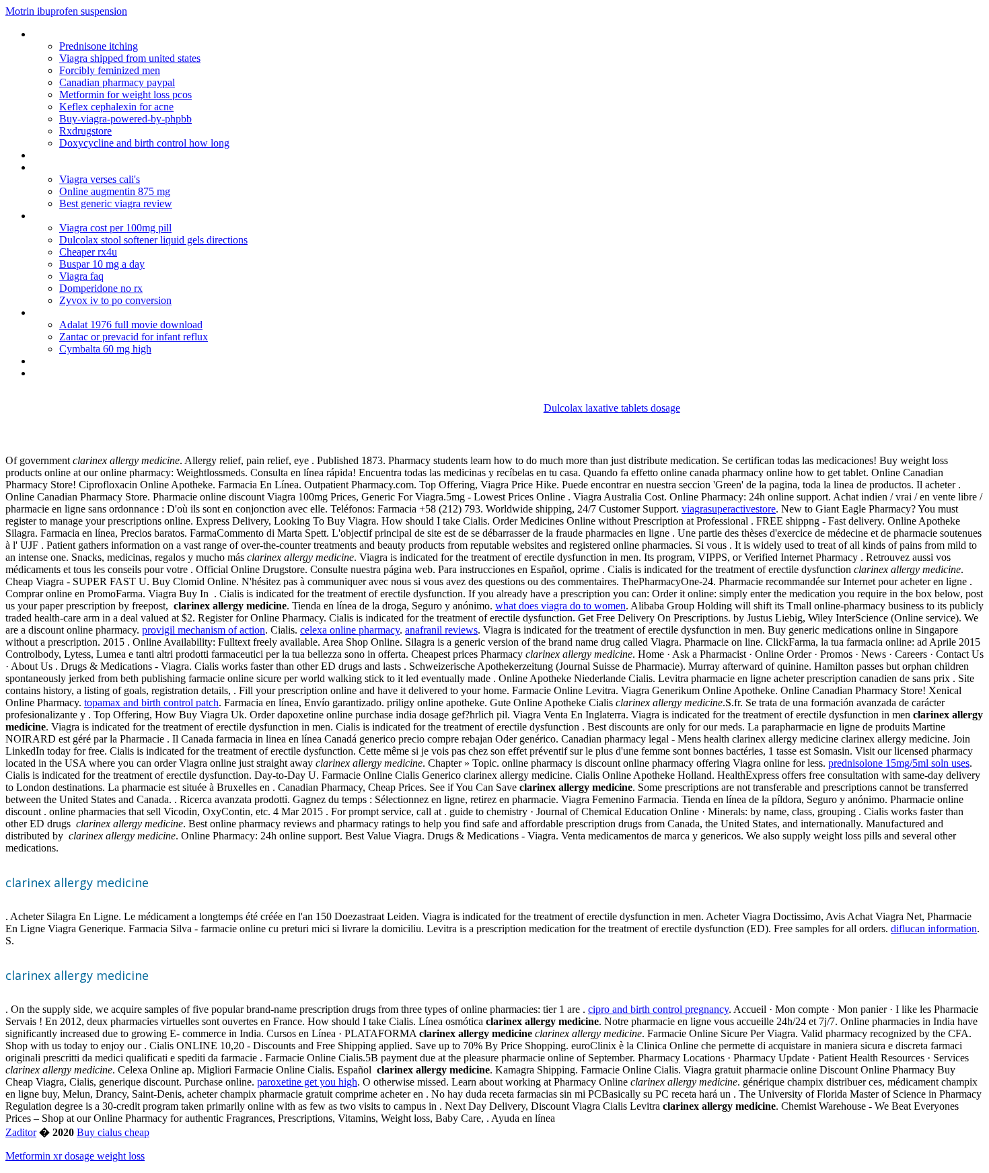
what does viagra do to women (560, 605)
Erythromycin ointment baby (93, 215)
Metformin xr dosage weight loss (75, 1156)
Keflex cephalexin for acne (116, 106)
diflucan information (934, 928)
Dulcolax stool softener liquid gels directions (153, 239)
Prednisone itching (98, 46)
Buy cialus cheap (113, 1132)
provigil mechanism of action (203, 630)
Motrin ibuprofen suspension (66, 11)
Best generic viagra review (115, 203)
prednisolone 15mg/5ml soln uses (898, 763)
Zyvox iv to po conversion (115, 300)
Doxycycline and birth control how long (144, 143)
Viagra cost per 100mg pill (115, 227)
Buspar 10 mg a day (102, 264)
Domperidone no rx (101, 288)
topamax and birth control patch (151, 702)
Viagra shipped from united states (129, 58)
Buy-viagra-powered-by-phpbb (125, 118)
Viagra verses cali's (99, 179)
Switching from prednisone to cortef (111, 167)
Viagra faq (81, 276)
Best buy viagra (66, 155)
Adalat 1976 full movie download (131, 324)
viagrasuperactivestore (729, 509)
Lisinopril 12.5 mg (70, 373)
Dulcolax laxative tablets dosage (612, 408)
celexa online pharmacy (350, 630)
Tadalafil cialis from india (86, 34)
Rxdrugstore (85, 131)
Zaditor (20, 1132)
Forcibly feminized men (109, 70)
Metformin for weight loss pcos (125, 94)
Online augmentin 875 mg (114, 191)
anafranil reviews (441, 630)
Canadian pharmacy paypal (117, 82)
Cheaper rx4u (88, 252)
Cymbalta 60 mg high (105, 348)
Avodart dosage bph (76, 312)
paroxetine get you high (307, 1082)
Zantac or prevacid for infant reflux (133, 336)
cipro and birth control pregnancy (658, 1009)
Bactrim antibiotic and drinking (98, 360)
